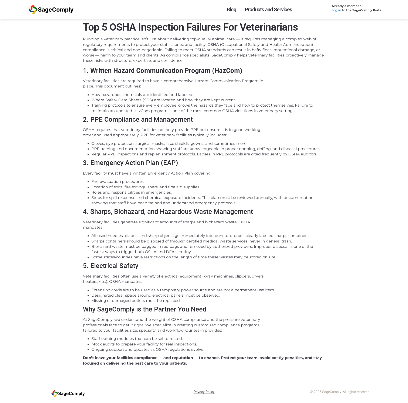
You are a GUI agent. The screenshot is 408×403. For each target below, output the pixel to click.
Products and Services (268, 10)
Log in (336, 10)
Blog (231, 10)
